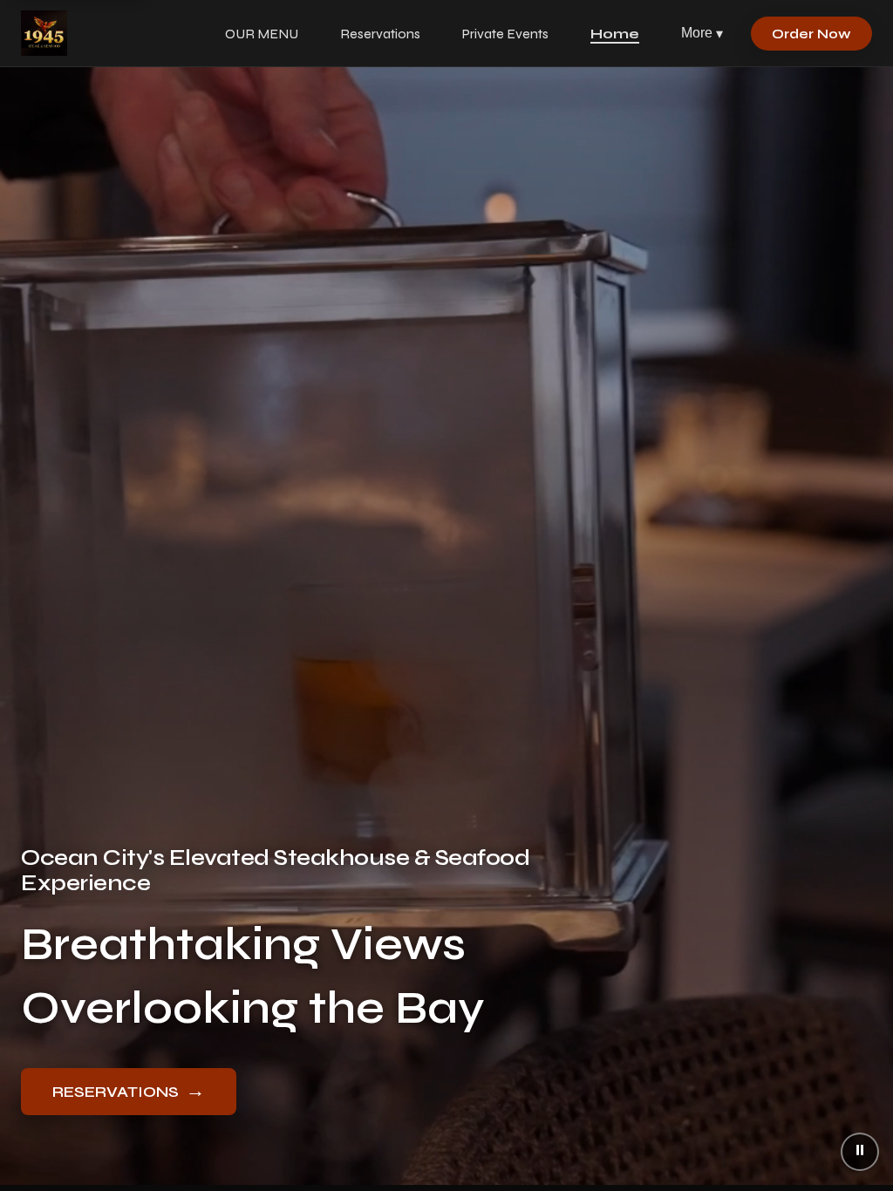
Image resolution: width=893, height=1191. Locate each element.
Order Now (811, 33)
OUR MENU (261, 33)
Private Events (505, 33)
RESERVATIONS (128, 1090)
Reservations (380, 33)
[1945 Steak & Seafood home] (44, 33)
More (702, 33)
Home (614, 33)
